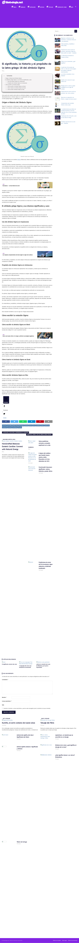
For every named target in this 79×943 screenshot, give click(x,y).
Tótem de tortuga (22, 842)
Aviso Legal (64, 940)
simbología (14, 427)
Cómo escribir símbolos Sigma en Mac (16, 89)
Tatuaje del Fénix (47, 723)
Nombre (4, 697)
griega (26, 425)
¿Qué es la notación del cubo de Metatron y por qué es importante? (43, 666)
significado (47, 425)
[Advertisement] (39, 18)
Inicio (14, 7)
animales (4, 425)
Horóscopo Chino (62, 7)
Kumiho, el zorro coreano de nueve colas (18, 723)
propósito (38, 425)
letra (34, 425)
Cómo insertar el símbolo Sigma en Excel (17, 87)
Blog (72, 7)
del (19, 425)
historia (30, 425)
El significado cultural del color (9, 664)
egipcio (22, 425)
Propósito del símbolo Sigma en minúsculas (17, 83)
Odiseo (19, 159)
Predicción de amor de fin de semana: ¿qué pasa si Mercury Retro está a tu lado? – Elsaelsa (68, 51)
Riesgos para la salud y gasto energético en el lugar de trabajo (68, 87)
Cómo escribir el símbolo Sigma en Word (17, 86)
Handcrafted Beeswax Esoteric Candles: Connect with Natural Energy (12, 446)
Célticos (42, 7)
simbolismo (4, 427)
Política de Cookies (57, 940)
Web (3, 705)
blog (13, 425)
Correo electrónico (6, 701)
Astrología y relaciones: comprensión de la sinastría (15, 432)
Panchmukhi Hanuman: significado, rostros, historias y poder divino (45, 469)
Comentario (5, 679)
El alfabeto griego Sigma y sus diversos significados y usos (18, 79)
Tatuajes (50, 7)
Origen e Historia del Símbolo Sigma (13, 78)
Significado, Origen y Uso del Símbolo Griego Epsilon (39, 435)
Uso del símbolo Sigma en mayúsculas (16, 81)
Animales (22, 7)
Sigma (42, 425)
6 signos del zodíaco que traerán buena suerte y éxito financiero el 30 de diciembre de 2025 (44, 457)
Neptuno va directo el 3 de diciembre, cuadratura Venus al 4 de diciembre (68, 40)
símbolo (9, 427)
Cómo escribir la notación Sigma (12, 84)
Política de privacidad (72, 940)
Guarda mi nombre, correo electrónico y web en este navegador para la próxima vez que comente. (27, 708)
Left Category (6, 718)
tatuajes (19, 427)
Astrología (32, 7)
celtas (16, 425)
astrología (9, 425)
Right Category (45, 718)
